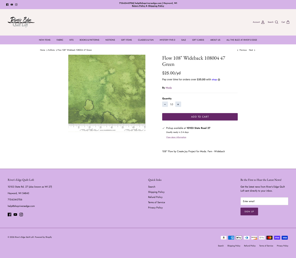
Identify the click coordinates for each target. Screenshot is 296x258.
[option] (106, 93)
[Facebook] (7, 4)
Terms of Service (156, 202)
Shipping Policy (156, 192)
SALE (183, 39)
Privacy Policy (155, 207)
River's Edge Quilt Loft (24, 237)
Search (151, 186)
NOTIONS (110, 39)
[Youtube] (12, 4)
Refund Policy (155, 197)
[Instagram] (16, 4)
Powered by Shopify (43, 237)
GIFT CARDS (198, 39)
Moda (169, 87)
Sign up (249, 211)
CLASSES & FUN (146, 39)
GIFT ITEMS (126, 39)
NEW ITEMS (44, 39)
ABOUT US (215, 39)
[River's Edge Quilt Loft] (21, 22)
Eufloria (51, 50)
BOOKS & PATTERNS (89, 39)
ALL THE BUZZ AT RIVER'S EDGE (241, 39)
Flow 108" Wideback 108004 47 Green (75, 50)
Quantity (167, 98)
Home (42, 50)
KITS (72, 39)
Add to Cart (200, 116)
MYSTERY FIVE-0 (167, 39)
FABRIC (60, 39)
